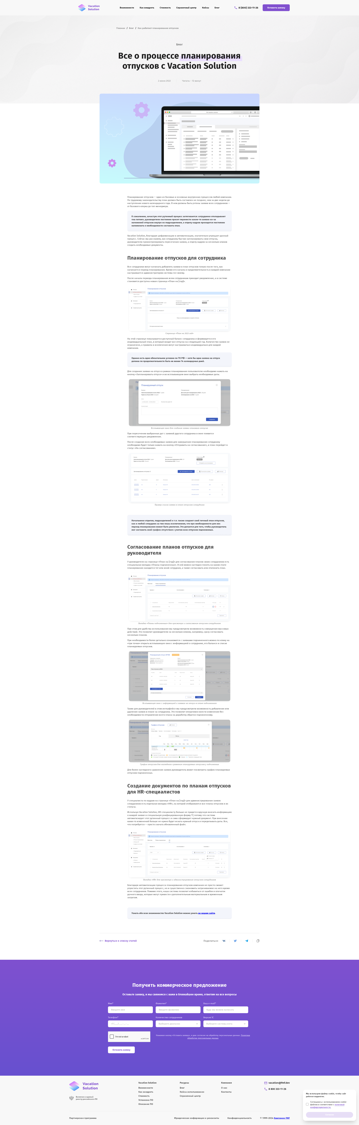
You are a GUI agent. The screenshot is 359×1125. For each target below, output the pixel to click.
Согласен (329, 1115)
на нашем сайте (206, 913)
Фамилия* (161, 1003)
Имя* (110, 1003)
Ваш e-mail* (209, 1003)
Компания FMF (282, 1118)
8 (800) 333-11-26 (248, 7)
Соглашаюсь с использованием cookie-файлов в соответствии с (328, 1104)
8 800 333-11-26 (277, 1089)
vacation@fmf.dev (279, 1082)
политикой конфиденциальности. (327, 1105)
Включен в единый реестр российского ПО (86, 1098)
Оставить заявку (276, 7)
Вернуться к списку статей (121, 940)
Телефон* (113, 1017)
